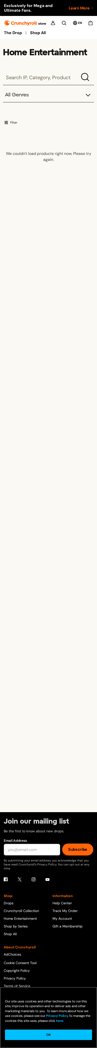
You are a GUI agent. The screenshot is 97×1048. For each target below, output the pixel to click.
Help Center (62, 903)
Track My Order (65, 911)
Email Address (15, 841)
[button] (48, 95)
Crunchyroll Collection (21, 911)
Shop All (38, 33)
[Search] (64, 23)
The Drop (13, 33)
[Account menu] (52, 22)
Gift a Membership (67, 926)
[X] (20, 879)
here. (59, 1021)
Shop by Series (16, 926)
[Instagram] (34, 879)
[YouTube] (47, 879)
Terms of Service (17, 986)
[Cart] (90, 22)
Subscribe (77, 849)
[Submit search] (85, 77)
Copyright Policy (17, 970)
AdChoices (12, 954)
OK (48, 1035)
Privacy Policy (15, 978)
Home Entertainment (20, 918)
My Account (62, 918)
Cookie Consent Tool (20, 963)
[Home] (25, 23)
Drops (8, 903)
